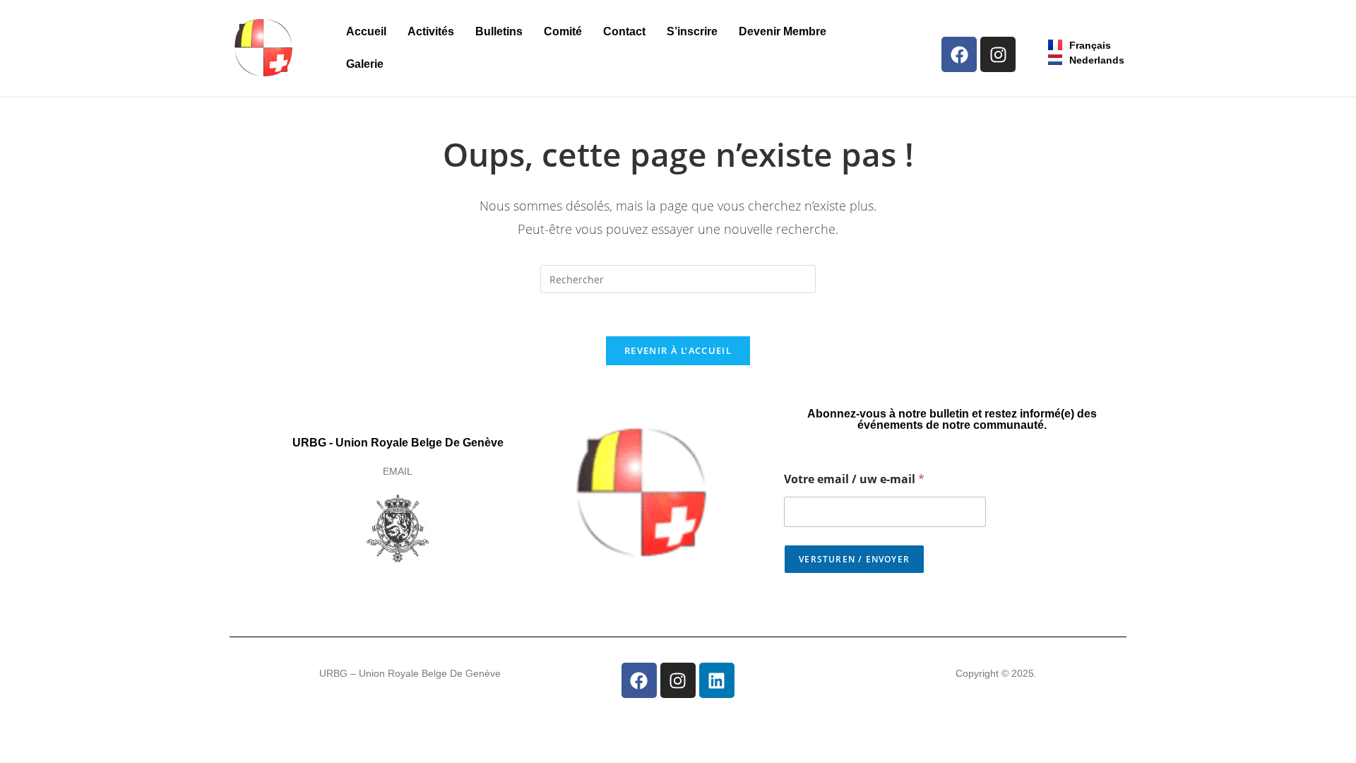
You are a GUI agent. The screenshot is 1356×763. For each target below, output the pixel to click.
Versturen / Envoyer (854, 559)
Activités (431, 31)
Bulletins (499, 31)
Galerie (364, 64)
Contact (624, 31)
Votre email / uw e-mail (854, 479)
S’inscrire (692, 31)
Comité (563, 31)
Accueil (366, 31)
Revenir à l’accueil (678, 350)
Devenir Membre (782, 31)
